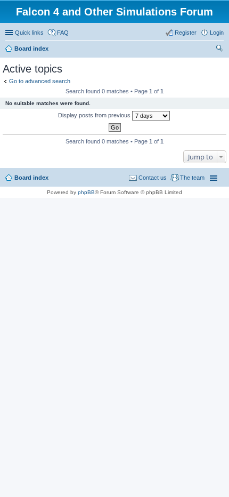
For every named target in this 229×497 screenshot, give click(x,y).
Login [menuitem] (217, 32)
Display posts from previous (95, 115)
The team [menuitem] (192, 177)
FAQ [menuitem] (63, 32)
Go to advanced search (39, 81)
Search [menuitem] (219, 49)
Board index (31, 177)
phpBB (86, 192)
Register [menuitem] (186, 32)
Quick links (29, 32)
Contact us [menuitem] (152, 177)
